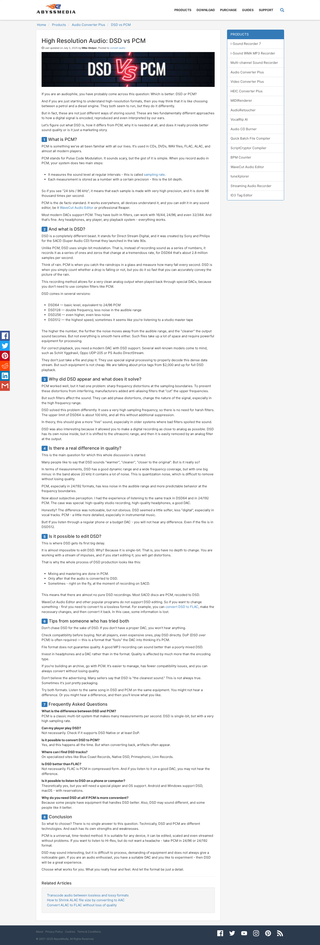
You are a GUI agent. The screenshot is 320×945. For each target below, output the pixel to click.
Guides (248, 10)
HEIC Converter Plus (247, 91)
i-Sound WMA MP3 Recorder (253, 53)
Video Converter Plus (247, 81)
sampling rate (154, 174)
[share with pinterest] (5, 356)
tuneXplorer (240, 176)
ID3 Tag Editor (242, 195)
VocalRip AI (239, 119)
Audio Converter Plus (247, 72)
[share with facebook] (5, 336)
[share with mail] (5, 386)
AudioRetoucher (243, 110)
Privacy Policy (54, 931)
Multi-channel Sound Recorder (254, 63)
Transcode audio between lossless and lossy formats (88, 895)
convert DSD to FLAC (181, 607)
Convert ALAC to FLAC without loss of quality (82, 905)
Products (182, 10)
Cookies (70, 931)
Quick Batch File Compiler (250, 138)
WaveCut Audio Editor (76, 208)
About (39, 931)
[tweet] (5, 346)
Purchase (228, 10)
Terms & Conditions (89, 931)
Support (266, 10)
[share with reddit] (5, 366)
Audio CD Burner (244, 129)
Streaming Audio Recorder (251, 186)
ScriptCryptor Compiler (248, 148)
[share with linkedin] (5, 376)
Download (206, 10)
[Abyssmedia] (56, 8)
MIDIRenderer (241, 100)
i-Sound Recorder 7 (246, 44)
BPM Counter (241, 157)
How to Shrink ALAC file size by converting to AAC (86, 900)
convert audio (117, 47)
